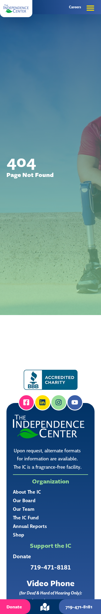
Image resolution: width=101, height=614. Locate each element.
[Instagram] (59, 402)
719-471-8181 (50, 567)
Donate (22, 556)
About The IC (27, 492)
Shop (18, 535)
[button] (16, 8)
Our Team (23, 509)
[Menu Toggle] (90, 8)
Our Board (24, 500)
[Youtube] (75, 402)
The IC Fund (26, 517)
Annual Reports (30, 526)
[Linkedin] (42, 402)
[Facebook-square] (26, 402)
